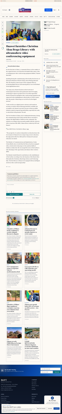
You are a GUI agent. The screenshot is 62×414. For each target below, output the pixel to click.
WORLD (41, 16)
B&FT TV (45, 16)
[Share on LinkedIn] (2, 28)
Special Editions (51, 16)
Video (33, 400)
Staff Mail (34, 389)
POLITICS (36, 16)
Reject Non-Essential (41, 408)
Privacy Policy (3, 398)
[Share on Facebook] (2, 25)
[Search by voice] (9, 10)
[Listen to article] (2, 44)
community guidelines (27, 178)
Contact (33, 387)
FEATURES (26, 16)
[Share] (2, 36)
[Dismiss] (59, 397)
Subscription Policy (5, 403)
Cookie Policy (3, 400)
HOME (3, 16)
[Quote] (11, 192)
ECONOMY (16, 16)
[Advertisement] (52, 38)
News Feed (34, 396)
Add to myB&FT (15, 42)
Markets (33, 398)
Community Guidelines (5, 401)
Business (8, 42)
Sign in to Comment (14, 194)
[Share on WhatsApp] (2, 32)
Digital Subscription (36, 401)
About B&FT (34, 382)
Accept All (57, 408)
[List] (14, 192)
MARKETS (21, 16)
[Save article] (2, 39)
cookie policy (12, 411)
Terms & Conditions (5, 396)
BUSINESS (11, 16)
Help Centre (34, 383)
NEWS (7, 16)
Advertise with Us (35, 385)
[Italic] (9, 192)
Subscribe (48, 10)
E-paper (58, 16)
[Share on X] (2, 22)
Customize (50, 408)
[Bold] (7, 192)
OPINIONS (31, 16)
